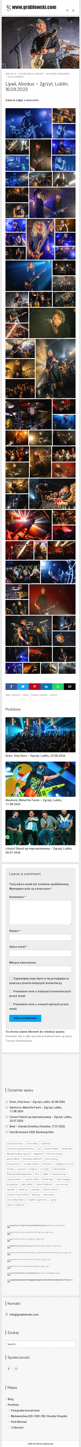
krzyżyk (44, 1169)
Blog (11, 1399)
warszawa (48, 1194)
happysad (38, 1154)
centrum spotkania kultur (20, 1148)
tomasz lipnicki (39, 695)
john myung (51, 1159)
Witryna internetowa (22, 962)
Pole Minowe (19, 1421)
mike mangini (64, 1179)
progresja (12, 1184)
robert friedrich (44, 1184)
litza (37, 1174)
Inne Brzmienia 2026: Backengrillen (31, 1132)
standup (35, 1189)
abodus (16, 695)
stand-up (23, 1189)
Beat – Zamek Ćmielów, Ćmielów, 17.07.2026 (37, 1126)
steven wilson (50, 1189)
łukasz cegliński (15, 1205)
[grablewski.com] (32, 7)
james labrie (13, 1159)
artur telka (32, 1143)
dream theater (51, 1148)
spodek (11, 1189)
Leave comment (16, 77)
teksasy (36, 1194)
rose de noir (62, 1184)
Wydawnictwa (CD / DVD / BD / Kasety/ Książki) (39, 1416)
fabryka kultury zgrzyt (18, 1154)
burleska (45, 1143)
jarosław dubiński (32, 1159)
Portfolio (13, 1404)
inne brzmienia (54, 1154)
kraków (33, 1169)
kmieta (10, 1169)
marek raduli (31, 1179)
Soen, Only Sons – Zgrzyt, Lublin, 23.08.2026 (37, 1101)
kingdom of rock (64, 1164)
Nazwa (15, 931)
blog (31, 74)
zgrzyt (53, 695)
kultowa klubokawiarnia (19, 1174)
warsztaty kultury (16, 1199)
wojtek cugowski (37, 1199)
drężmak (67, 1148)
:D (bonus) (17, 1427)
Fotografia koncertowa (25, 1410)
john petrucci (14, 1164)
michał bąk (47, 1179)
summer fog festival (17, 1194)
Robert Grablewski (59, 74)
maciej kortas (59, 1174)
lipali (25, 695)
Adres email (18, 946)
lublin (45, 1174)
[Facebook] (8, 1368)
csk (39, 1148)
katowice (47, 1164)
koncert (39, 74)
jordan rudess (31, 1164)
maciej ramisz (14, 1179)
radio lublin (26, 1184)
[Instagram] (16, 1368)
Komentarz (17, 897)
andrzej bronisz (15, 1143)
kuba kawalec (59, 1169)
